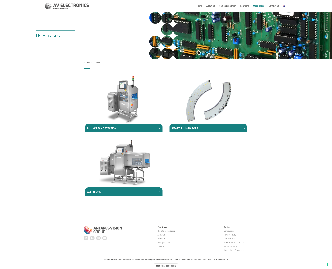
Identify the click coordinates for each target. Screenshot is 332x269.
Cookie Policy (229, 238)
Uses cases (258, 6)
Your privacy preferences (234, 242)
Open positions (163, 242)
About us (210, 6)
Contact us (274, 6)
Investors (161, 246)
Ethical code (229, 231)
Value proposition (227, 6)
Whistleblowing (230, 246)
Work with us (163, 238)
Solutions (244, 6)
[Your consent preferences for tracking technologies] (327, 264)
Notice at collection (166, 265)
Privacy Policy (230, 235)
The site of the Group (166, 231)
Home (199, 6)
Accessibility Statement (234, 250)
